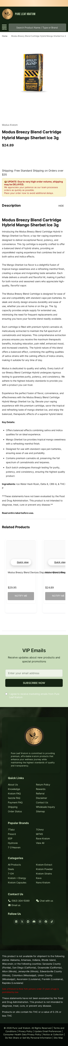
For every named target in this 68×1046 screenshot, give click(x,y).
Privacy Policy (25, 1031)
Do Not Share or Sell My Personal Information (28, 1037)
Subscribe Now (34, 683)
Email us (15, 905)
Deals (11, 869)
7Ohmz (40, 829)
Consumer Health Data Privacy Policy (22, 1034)
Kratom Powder (44, 869)
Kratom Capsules (17, 882)
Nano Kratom (43, 882)
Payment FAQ (15, 802)
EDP (10, 838)
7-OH (11, 873)
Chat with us (46, 900)
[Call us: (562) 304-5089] (56, 14)
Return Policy (43, 784)
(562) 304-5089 (20, 900)
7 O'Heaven (14, 847)
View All (40, 843)
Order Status (15, 811)
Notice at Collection (53, 1034)
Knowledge (14, 789)
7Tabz (11, 829)
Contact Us (42, 802)
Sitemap (40, 811)
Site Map (58, 1037)
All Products (14, 864)
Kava (38, 878)
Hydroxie (13, 843)
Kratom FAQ (14, 793)
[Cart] (63, 14)
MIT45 (39, 834)
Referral (40, 793)
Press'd (12, 834)
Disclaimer (41, 798)
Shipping (12, 806)
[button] (21, 562)
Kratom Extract (44, 864)
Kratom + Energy (17, 878)
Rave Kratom (43, 838)
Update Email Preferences (47, 1031)
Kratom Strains (44, 873)
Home (4, 36)
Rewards (40, 789)
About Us (13, 784)
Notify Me (21, 595)
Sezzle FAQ (14, 798)
